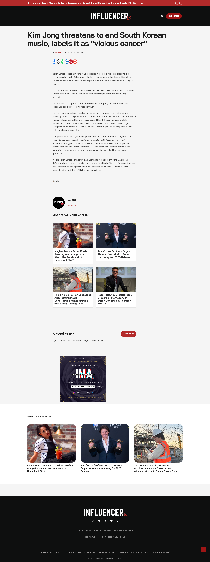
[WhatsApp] (62, 61)
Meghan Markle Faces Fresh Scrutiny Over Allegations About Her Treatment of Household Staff (70, 256)
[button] (29, 16)
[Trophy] (111, 521)
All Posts (72, 205)
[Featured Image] (51, 443)
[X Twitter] (58, 61)
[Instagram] (93, 521)
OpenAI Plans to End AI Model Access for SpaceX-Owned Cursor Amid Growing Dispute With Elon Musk (92, 3)
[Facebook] (54, 61)
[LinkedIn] (67, 61)
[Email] (75, 61)
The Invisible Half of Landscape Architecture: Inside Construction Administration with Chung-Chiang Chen (72, 299)
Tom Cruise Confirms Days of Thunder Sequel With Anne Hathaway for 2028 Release (115, 254)
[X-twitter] (105, 521)
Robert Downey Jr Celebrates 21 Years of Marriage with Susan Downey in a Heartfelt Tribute (115, 299)
